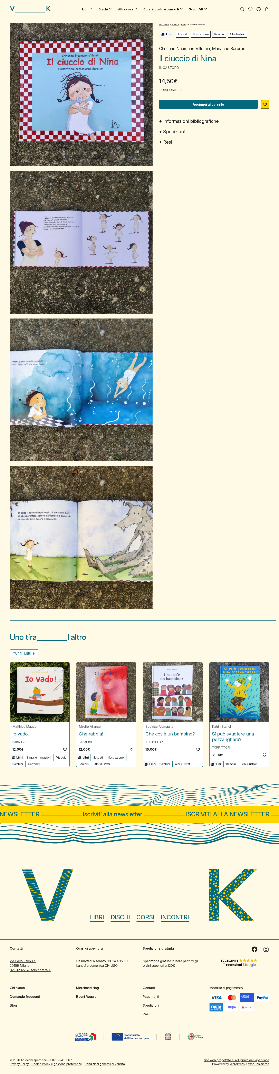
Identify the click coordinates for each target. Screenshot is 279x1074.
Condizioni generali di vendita (105, 1064)
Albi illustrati (237, 34)
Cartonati (34, 764)
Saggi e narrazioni (39, 757)
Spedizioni (174, 131)
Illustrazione (201, 34)
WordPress (237, 1064)
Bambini (219, 34)
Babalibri (19, 742)
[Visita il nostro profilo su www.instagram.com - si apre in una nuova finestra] (266, 949)
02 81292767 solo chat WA (30, 970)
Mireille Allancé (90, 726)
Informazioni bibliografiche (191, 121)
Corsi (145, 917)
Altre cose (125, 9)
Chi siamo (17, 988)
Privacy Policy (19, 1064)
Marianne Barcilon (228, 48)
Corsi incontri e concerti (161, 9)
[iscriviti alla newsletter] (139, 814)
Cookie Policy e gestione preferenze (56, 1064)
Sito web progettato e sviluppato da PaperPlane (236, 1060)
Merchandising (87, 988)
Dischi (103, 9)
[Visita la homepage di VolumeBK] (30, 9)
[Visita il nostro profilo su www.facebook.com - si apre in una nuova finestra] (254, 949)
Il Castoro (169, 68)
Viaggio (61, 757)
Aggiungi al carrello (208, 104)
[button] (265, 104)
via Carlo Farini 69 (23, 961)
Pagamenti (151, 997)
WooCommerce (258, 1064)
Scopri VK (196, 9)
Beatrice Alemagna (159, 726)
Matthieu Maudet (24, 726)
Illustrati (182, 34)
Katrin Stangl (221, 726)
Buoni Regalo (86, 997)
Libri (85, 9)
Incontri (175, 917)
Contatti (149, 988)
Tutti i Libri (22, 653)
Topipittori (154, 742)
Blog (13, 1005)
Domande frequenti (25, 997)
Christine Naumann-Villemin (184, 48)
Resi (167, 142)
